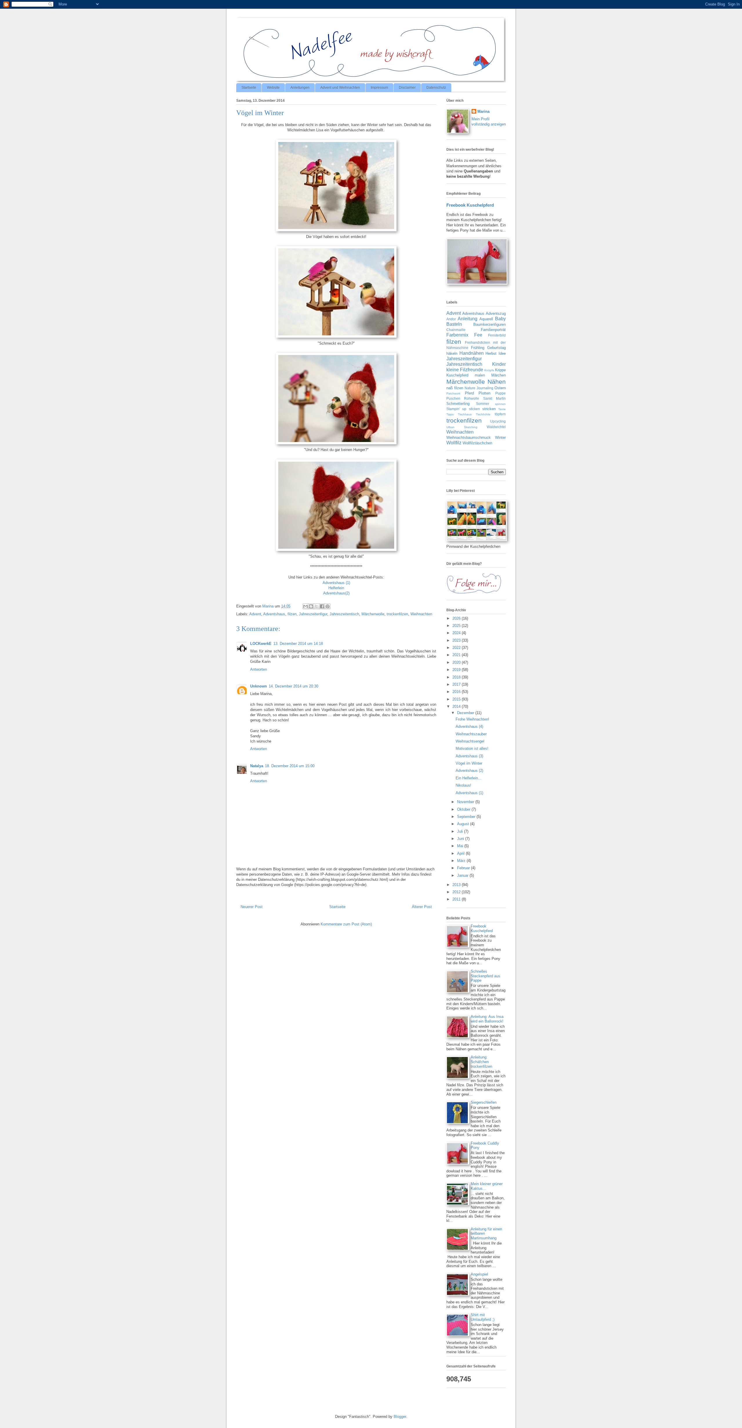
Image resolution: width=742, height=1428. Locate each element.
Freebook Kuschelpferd (470, 205)
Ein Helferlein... (468, 778)
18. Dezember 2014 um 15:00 (289, 766)
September (467, 816)
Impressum (379, 88)
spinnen (500, 403)
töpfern (500, 414)
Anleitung (467, 318)
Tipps (450, 414)
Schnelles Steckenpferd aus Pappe (485, 976)
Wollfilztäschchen (477, 443)
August (463, 824)
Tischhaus (465, 414)
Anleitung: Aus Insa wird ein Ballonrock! (487, 1018)
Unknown (258, 686)
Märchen (498, 375)
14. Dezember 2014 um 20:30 (293, 686)
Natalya (256, 766)
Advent (255, 614)
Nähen (497, 381)
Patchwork (453, 393)
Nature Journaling (479, 388)
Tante (502, 409)
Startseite (248, 88)
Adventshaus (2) (469, 770)
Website (273, 88)
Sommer (482, 403)
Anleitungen (300, 88)
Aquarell (486, 319)
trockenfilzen (397, 614)
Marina (483, 111)
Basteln (454, 324)
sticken (474, 409)
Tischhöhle (483, 414)
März (462, 860)
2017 (457, 684)
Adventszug (496, 313)
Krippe (500, 370)
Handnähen (471, 353)
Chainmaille (455, 330)
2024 (457, 633)
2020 (457, 662)
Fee (478, 334)
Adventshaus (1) (336, 583)
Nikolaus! (463, 785)
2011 (457, 899)
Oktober (464, 809)
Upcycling (498, 421)
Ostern (500, 388)
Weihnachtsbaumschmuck (468, 437)
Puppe (500, 393)
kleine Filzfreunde (464, 369)
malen (480, 375)
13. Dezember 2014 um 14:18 (298, 643)
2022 (457, 647)
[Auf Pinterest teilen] (327, 606)
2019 (457, 669)
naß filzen (454, 388)
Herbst (491, 353)
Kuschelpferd (457, 375)
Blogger (400, 1416)
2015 (457, 699)
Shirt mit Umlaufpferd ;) (482, 1317)
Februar (464, 868)
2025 (457, 625)
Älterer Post (422, 907)
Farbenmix (457, 334)
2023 (457, 640)
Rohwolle (471, 398)
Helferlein (336, 588)
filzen (292, 614)
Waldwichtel (496, 427)
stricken (489, 409)
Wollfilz (453, 442)
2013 (457, 885)
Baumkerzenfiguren (489, 324)
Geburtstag (496, 347)
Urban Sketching (461, 427)
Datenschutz (436, 88)
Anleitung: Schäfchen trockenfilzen (481, 1061)
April (461, 853)
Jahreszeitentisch (344, 614)
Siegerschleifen (484, 1102)
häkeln (451, 353)
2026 (457, 618)
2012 (457, 892)
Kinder (499, 364)
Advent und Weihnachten (340, 88)
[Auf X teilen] (316, 606)
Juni (461, 838)
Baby (500, 318)
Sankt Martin (494, 398)
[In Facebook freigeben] (322, 606)
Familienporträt (493, 330)
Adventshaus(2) (336, 593)
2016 (457, 692)
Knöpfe (489, 370)
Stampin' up (456, 409)
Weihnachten (421, 614)
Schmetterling (458, 403)
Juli (460, 831)
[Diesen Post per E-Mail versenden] (305, 606)
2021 (457, 655)
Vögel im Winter (469, 763)
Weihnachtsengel (470, 741)
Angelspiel (479, 1274)
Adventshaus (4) (469, 726)
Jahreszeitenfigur (313, 614)
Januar (463, 875)
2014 (457, 706)
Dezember (466, 713)
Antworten (258, 669)
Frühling (477, 347)
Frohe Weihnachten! (472, 719)
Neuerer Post (252, 907)
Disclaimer (407, 88)
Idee (502, 353)
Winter (500, 437)
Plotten (484, 393)
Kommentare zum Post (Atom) (346, 924)
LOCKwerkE (261, 643)
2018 (457, 677)
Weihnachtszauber (471, 734)
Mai (460, 846)
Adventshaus (274, 614)
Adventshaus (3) (469, 756)
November (466, 802)
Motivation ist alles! (472, 748)
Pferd (469, 393)
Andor (451, 319)
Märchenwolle (372, 614)
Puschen (453, 398)
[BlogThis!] (311, 606)
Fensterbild (497, 335)
